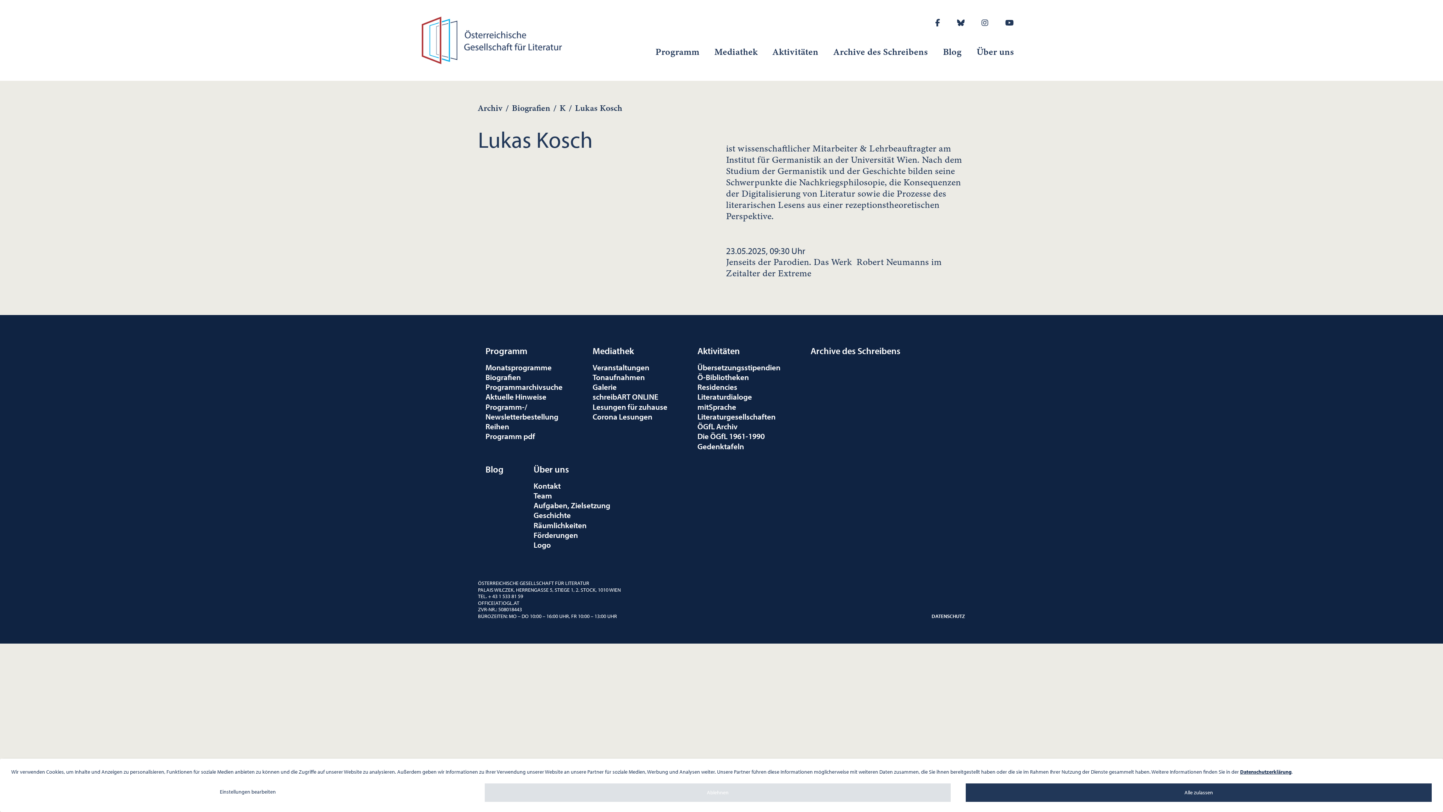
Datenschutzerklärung (1266, 771)
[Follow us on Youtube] (1009, 22)
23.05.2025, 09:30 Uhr (834, 262)
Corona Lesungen (622, 416)
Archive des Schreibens (880, 52)
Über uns (995, 52)
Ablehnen (718, 792)
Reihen (497, 426)
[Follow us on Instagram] (985, 22)
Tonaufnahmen (619, 377)
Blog (952, 52)
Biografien (531, 108)
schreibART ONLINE (625, 396)
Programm (677, 52)
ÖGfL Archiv (717, 426)
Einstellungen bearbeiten (248, 791)
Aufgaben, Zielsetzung (572, 505)
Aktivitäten (795, 52)
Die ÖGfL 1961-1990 (731, 436)
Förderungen (556, 535)
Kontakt (547, 486)
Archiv (490, 108)
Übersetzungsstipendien (738, 367)
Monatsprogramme (519, 367)
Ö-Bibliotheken (723, 377)
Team (543, 495)
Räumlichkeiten (560, 525)
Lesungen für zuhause (630, 407)
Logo (542, 545)
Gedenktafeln (720, 446)
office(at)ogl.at (498, 603)
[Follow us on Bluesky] (961, 22)
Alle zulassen (1198, 792)
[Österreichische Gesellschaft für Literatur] (493, 39)
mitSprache (716, 407)
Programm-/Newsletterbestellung (522, 411)
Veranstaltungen (621, 367)
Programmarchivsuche (524, 387)
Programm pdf (510, 436)
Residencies (717, 387)
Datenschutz (948, 616)
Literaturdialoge (724, 396)
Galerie (605, 387)
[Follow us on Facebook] (937, 22)
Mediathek (736, 52)
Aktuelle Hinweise (516, 396)
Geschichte (552, 515)
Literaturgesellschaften (736, 416)
